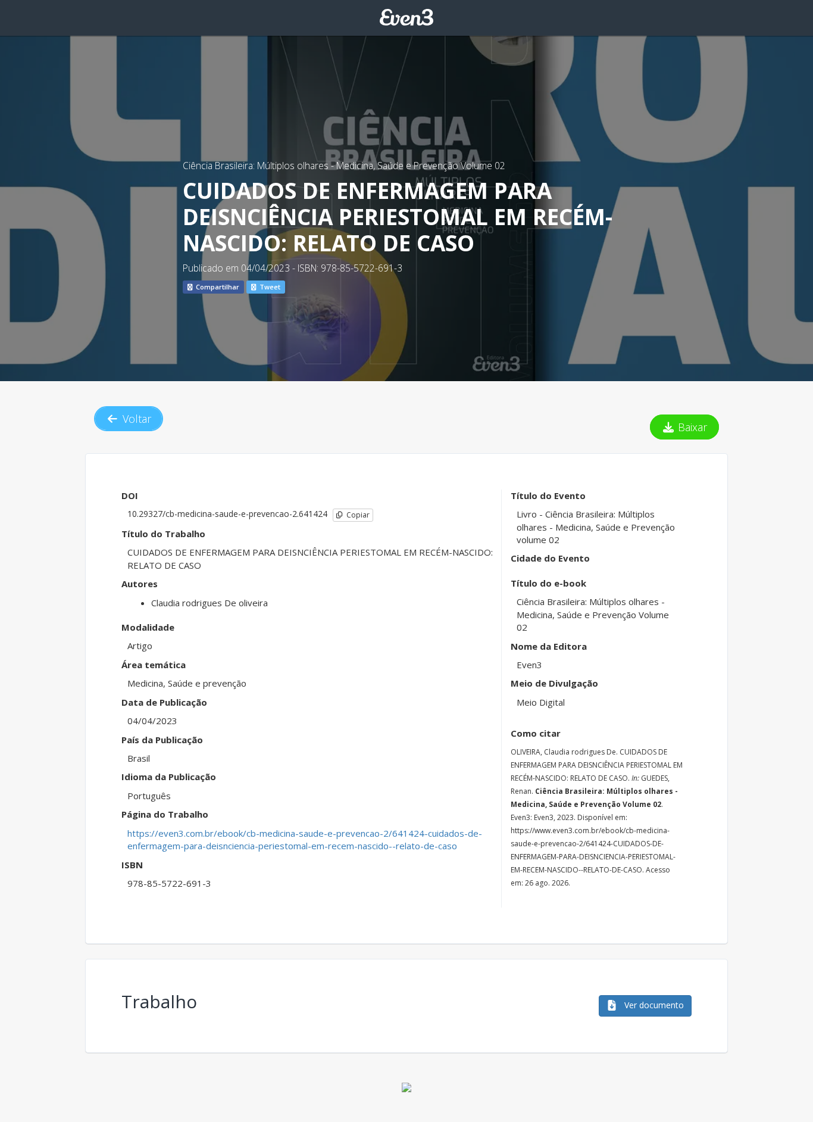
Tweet (269, 286)
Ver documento (653, 1005)
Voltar (135, 419)
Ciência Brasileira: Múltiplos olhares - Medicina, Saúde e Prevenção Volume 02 (344, 165)
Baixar (691, 427)
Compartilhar (216, 286)
